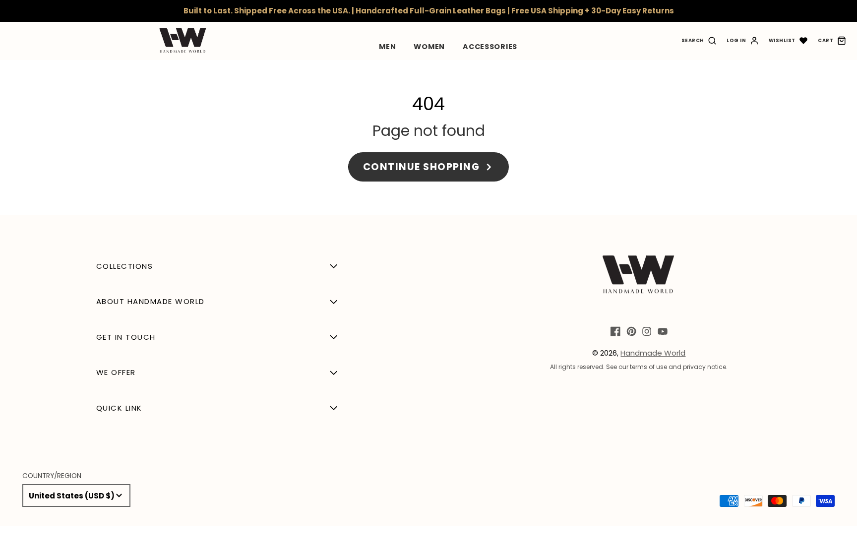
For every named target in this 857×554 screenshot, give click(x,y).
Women (429, 47)
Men (387, 47)
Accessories (490, 47)
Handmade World (652, 353)
